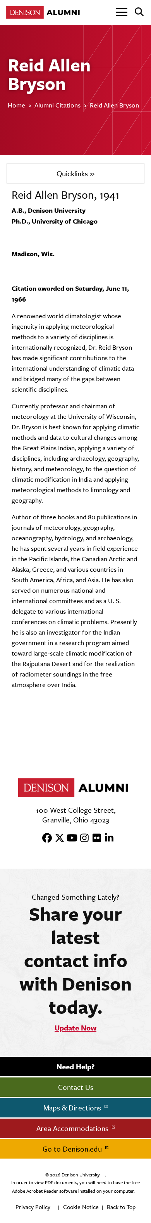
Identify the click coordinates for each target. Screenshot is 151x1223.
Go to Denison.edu (73, 1149)
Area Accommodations (73, 1128)
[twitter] (56, 838)
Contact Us (75, 1087)
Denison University (81, 1175)
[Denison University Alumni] (44, 12)
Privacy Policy (32, 1207)
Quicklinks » (75, 173)
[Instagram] (81, 838)
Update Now (75, 1028)
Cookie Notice (81, 1207)
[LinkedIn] (106, 838)
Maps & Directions (73, 1108)
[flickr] (94, 838)
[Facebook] (44, 838)
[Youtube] (69, 838)
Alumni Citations (57, 105)
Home (16, 105)
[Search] (136, 12)
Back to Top (121, 1207)
